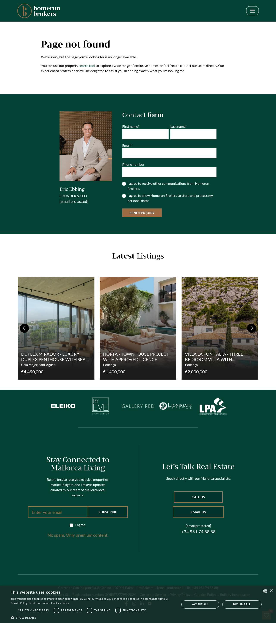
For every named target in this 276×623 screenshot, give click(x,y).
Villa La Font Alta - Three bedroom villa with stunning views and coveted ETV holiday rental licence (219, 362)
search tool (87, 65)
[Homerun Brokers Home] (38, 11)
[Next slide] (251, 328)
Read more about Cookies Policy (49, 603)
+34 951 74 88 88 (198, 531)
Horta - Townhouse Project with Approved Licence (136, 356)
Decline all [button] (242, 604)
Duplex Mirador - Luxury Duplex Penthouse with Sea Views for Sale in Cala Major (55, 359)
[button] (93, 617)
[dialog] (138, 604)
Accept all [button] (200, 604)
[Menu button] (252, 11)
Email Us (198, 512)
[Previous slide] (24, 328)
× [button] (271, 591)
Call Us (198, 497)
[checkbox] (78, 524)
